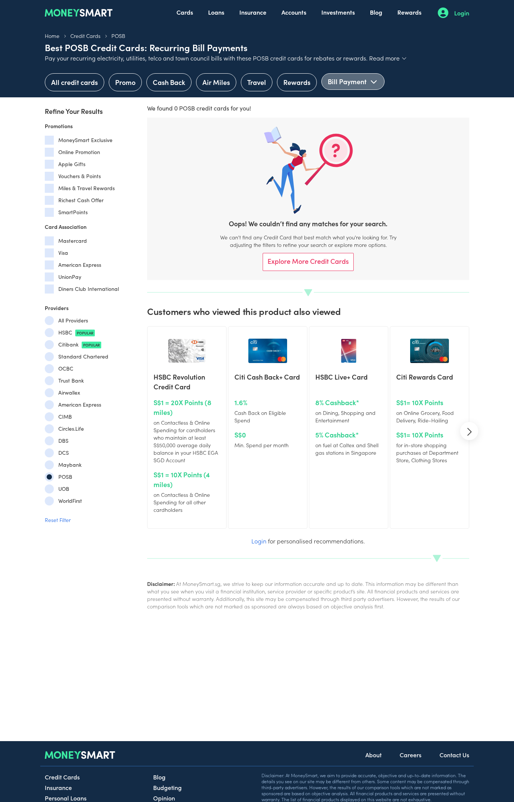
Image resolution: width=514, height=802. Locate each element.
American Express (79, 264)
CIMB (65, 416)
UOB (63, 488)
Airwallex (69, 392)
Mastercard (72, 240)
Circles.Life (71, 428)
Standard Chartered (83, 356)
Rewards (409, 12)
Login (461, 13)
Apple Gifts (71, 164)
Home (52, 35)
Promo (125, 82)
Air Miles (216, 82)
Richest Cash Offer (80, 200)
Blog (376, 12)
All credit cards (74, 82)
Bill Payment (348, 81)
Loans (216, 12)
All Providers (73, 320)
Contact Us (454, 755)
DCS (63, 452)
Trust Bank (71, 380)
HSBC (75, 332)
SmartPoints (73, 212)
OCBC (65, 368)
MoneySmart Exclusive (85, 140)
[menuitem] (185, 13)
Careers (410, 755)
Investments (338, 12)
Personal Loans (66, 798)
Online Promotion (79, 152)
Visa (63, 252)
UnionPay (69, 276)
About (373, 755)
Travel (256, 82)
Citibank (79, 344)
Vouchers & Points (79, 176)
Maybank (70, 464)
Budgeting (167, 787)
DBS (63, 440)
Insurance (252, 12)
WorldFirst (70, 500)
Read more (388, 58)
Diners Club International (88, 288)
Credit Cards (85, 35)
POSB (118, 35)
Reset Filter (58, 520)
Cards (184, 12)
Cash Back (169, 82)
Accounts (293, 12)
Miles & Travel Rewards (86, 188)
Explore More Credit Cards (308, 261)
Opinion (164, 798)
